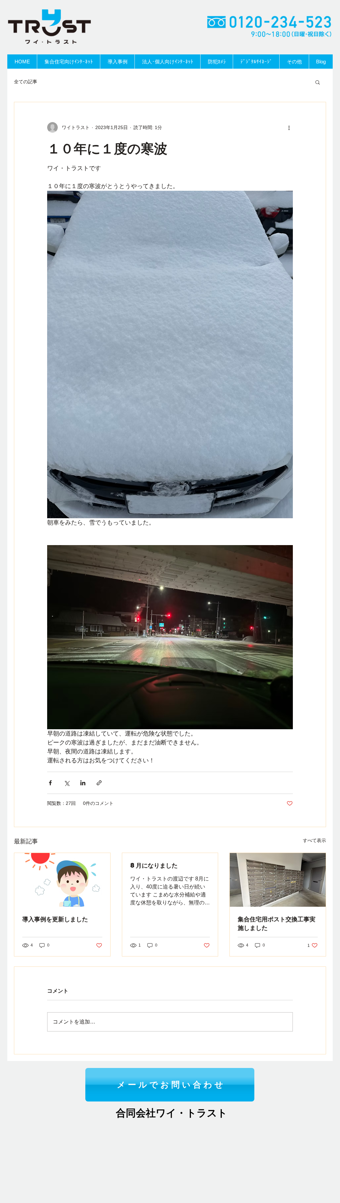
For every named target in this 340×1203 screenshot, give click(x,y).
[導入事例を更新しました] (62, 880)
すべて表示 (314, 840)
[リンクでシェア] (99, 783)
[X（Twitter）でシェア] (66, 783)
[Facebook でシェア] (50, 783)
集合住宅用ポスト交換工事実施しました (276, 923)
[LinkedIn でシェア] (83, 783)
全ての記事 (25, 81)
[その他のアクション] (289, 127)
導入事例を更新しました (55, 919)
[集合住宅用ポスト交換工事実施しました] (278, 880)
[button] (317, 82)
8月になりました (154, 865)
